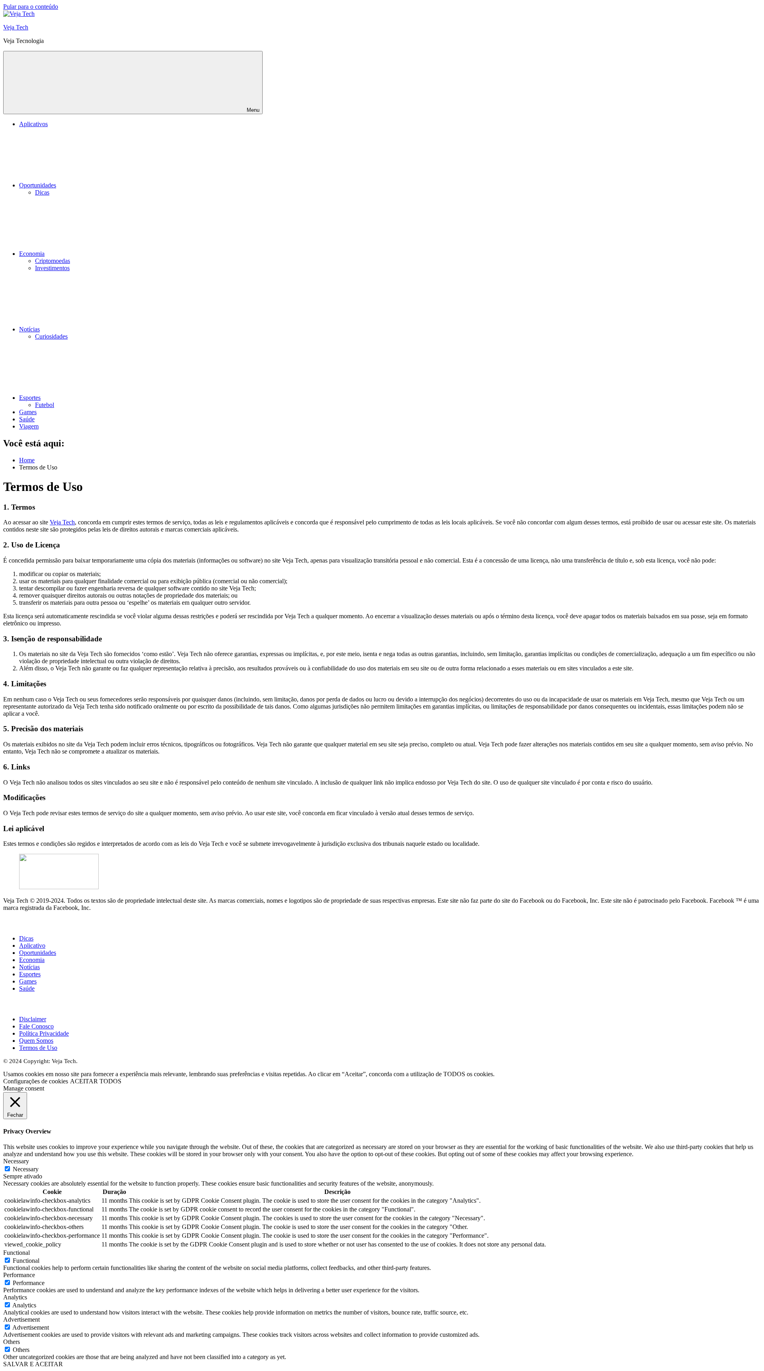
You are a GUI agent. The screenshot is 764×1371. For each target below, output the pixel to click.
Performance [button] (19, 1275)
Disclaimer (32, 1019)
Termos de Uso (38, 1047)
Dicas (42, 192)
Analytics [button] (15, 1297)
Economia (32, 253)
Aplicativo (32, 945)
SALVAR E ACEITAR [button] (33, 1364)
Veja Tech (15, 27)
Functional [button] (16, 1252)
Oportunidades (37, 185)
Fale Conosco (36, 1026)
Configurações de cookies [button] (35, 1081)
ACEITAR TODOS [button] (95, 1081)
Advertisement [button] (21, 1319)
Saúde (27, 419)
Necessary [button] (16, 1161)
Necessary (26, 1169)
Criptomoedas (52, 260)
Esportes (30, 397)
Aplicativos (33, 124)
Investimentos (52, 268)
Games (28, 412)
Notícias (29, 329)
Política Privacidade (44, 1033)
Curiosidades (51, 336)
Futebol (44, 404)
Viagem (29, 426)
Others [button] (11, 1341)
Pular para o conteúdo (30, 6)
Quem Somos (36, 1040)
